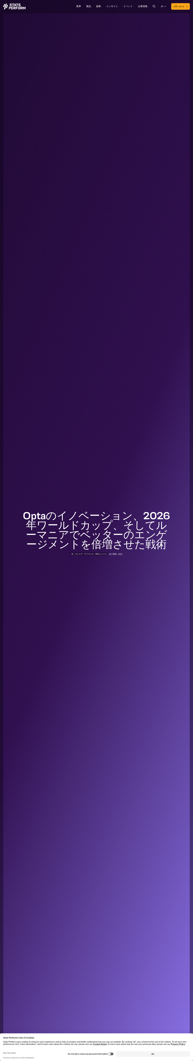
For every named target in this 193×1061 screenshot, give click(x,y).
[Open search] (154, 7)
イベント (128, 6)
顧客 (98, 6)
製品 (88, 6)
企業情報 (142, 6)
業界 (78, 6)
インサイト (112, 6)
